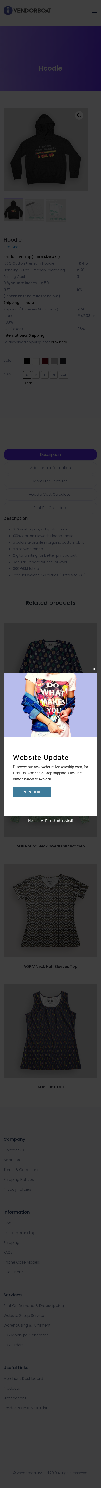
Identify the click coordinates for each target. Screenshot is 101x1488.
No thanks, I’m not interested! (50, 820)
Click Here (32, 792)
